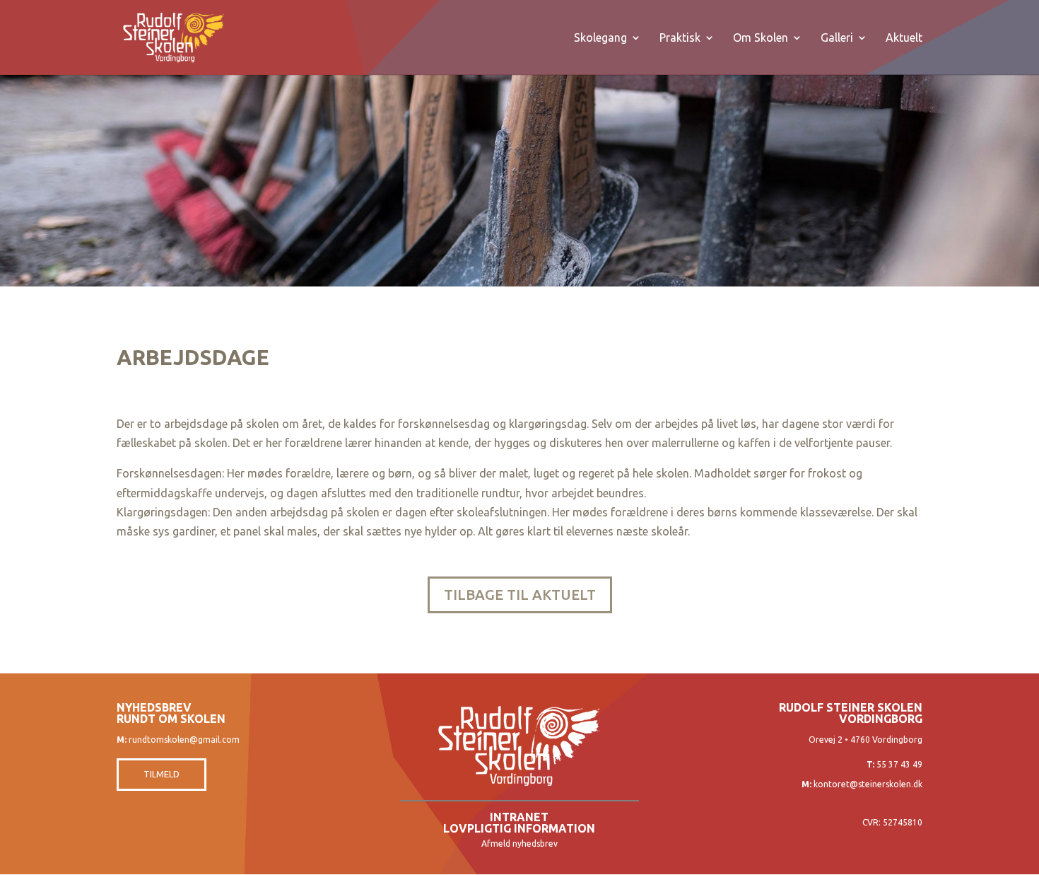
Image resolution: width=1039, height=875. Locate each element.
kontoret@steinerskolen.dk (868, 784)
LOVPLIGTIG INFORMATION (519, 828)
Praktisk (679, 38)
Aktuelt (904, 38)
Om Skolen (760, 38)
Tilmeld (161, 774)
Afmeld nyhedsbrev (519, 843)
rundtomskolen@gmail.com (184, 739)
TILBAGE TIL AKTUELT (520, 594)
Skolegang (600, 38)
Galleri (837, 38)
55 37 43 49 (899, 764)
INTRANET (519, 817)
